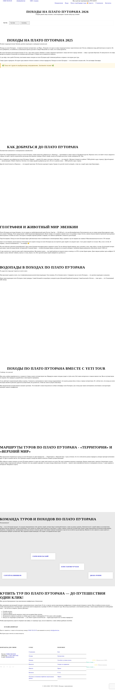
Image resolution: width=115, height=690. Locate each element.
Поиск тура (74, 3)
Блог (59, 652)
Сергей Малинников (12, 575)
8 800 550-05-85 (7, 1)
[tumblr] (108, 1)
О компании (99, 3)
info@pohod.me (21, 1)
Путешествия (61, 656)
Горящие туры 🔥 (83, 3)
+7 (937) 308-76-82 (13, 655)
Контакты (108, 3)
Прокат (59, 668)
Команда (31, 660)
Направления (59, 3)
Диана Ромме (96, 575)
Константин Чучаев (70, 566)
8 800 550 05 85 (32, 630)
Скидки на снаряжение (63, 664)
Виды (66, 3)
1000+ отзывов (34, 1)
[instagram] (111, 1)
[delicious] (102, 1)
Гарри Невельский (40, 556)
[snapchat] (114, 1)
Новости (31, 668)
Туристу (90, 3)
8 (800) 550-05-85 (11, 654)
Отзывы (31, 656)
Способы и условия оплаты (64, 660)
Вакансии (31, 664)
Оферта (59, 676)
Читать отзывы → (90, 662)
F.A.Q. (59, 672)
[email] (105, 1)
